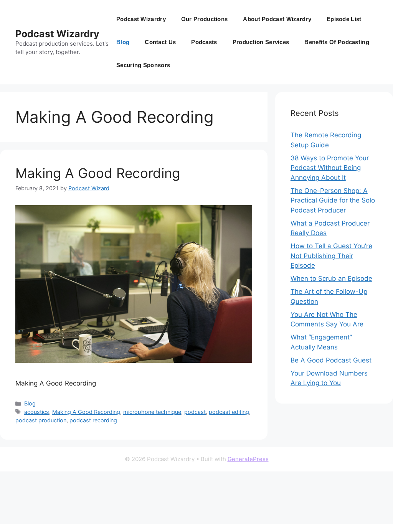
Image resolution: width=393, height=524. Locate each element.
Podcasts (204, 42)
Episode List (344, 19)
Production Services (261, 42)
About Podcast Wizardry (277, 19)
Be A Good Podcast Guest (331, 360)
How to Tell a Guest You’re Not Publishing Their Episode (331, 255)
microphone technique (152, 412)
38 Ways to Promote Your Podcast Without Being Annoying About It (330, 167)
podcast (195, 412)
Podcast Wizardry (57, 34)
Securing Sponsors (143, 65)
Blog (122, 42)
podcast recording (93, 420)
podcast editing (229, 412)
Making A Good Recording (97, 173)
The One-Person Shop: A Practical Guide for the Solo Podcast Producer (333, 200)
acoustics (36, 412)
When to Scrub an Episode (331, 278)
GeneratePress (248, 459)
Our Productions (204, 19)
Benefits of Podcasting (336, 42)
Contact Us (160, 42)
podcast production (40, 420)
